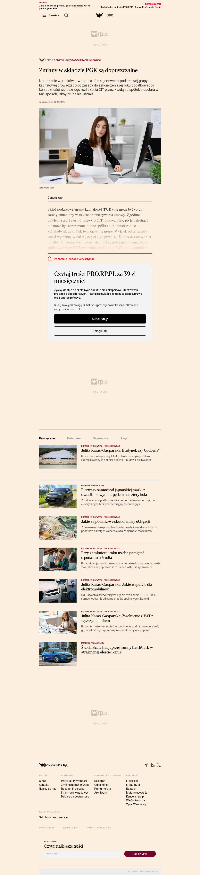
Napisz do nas (47, 788)
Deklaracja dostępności (75, 796)
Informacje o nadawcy (74, 792)
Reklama (99, 780)
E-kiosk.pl (132, 780)
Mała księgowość (136, 792)
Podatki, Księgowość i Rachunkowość (77, 60)
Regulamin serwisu (73, 788)
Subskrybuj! (100, 319)
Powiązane (47, 438)
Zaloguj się (100, 331)
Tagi (124, 438)
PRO (110, 15)
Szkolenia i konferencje (53, 817)
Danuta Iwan (55, 197)
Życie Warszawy (136, 804)
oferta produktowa (99, 827)
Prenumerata (102, 788)
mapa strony (46, 827)
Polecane (74, 438)
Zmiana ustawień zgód (75, 784)
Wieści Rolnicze (135, 800)
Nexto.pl (131, 788)
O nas (42, 780)
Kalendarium (70, 827)
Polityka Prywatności (74, 780)
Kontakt (44, 784)
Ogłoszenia (101, 784)
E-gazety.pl (133, 784)
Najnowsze (101, 438)
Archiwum (100, 792)
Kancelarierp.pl (135, 796)
